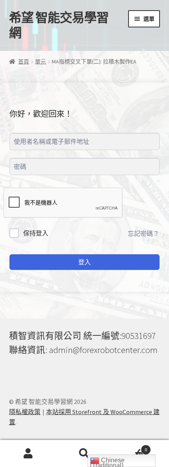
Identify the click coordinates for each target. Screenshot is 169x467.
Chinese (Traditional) (107, 462)
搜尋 (84, 453)
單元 (40, 61)
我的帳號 (28, 453)
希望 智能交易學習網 (58, 25)
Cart (130, 447)
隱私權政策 (24, 412)
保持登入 (35, 233)
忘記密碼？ (143, 233)
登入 (84, 262)
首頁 (23, 61)
